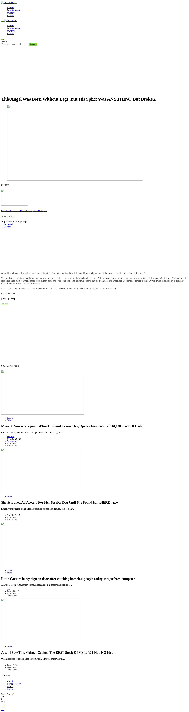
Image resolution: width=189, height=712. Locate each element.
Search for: (5, 41)
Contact (11, 689)
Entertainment (14, 10)
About (10, 681)
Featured (10, 418)
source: (4, 303)
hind (8, 589)
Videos (10, 15)
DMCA (10, 686)
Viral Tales (10, 437)
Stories (10, 7)
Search (33, 44)
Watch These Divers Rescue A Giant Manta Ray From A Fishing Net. (24, 211)
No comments (12, 441)
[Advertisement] (94, 72)
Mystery (11, 13)
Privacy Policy (14, 684)
